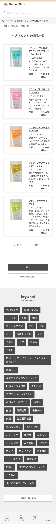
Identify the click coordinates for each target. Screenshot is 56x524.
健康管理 (31, 459)
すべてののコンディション (20, 483)
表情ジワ (11, 370)
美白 (31, 326)
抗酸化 (37, 402)
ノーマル (11, 318)
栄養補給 (37, 410)
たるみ (33, 342)
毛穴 (42, 326)
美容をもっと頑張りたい (19, 394)
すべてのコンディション (32, 467)
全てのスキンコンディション (21, 378)
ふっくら (42, 434)
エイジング (32, 426)
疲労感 (27, 434)
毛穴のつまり (13, 426)
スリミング (12, 442)
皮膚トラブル (24, 334)
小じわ (43, 442)
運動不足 (36, 386)
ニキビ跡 (29, 442)
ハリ (8, 334)
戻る (28, 267)
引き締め (11, 475)
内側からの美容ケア (17, 402)
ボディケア (25, 451)
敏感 (34, 318)
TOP (5, 26)
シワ (21, 342)
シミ (39, 334)
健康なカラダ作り (15, 386)
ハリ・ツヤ (12, 434)
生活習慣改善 (24, 418)
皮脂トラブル (31, 309)
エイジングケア (14, 326)
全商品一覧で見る (28, 276)
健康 (8, 410)
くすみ (9, 342)
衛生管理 (41, 451)
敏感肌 (9, 467)
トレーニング (13, 459)
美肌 (8, 418)
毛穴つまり (12, 309)
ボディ (9, 451)
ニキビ (9, 350)
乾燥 (24, 318)
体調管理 (21, 410)
